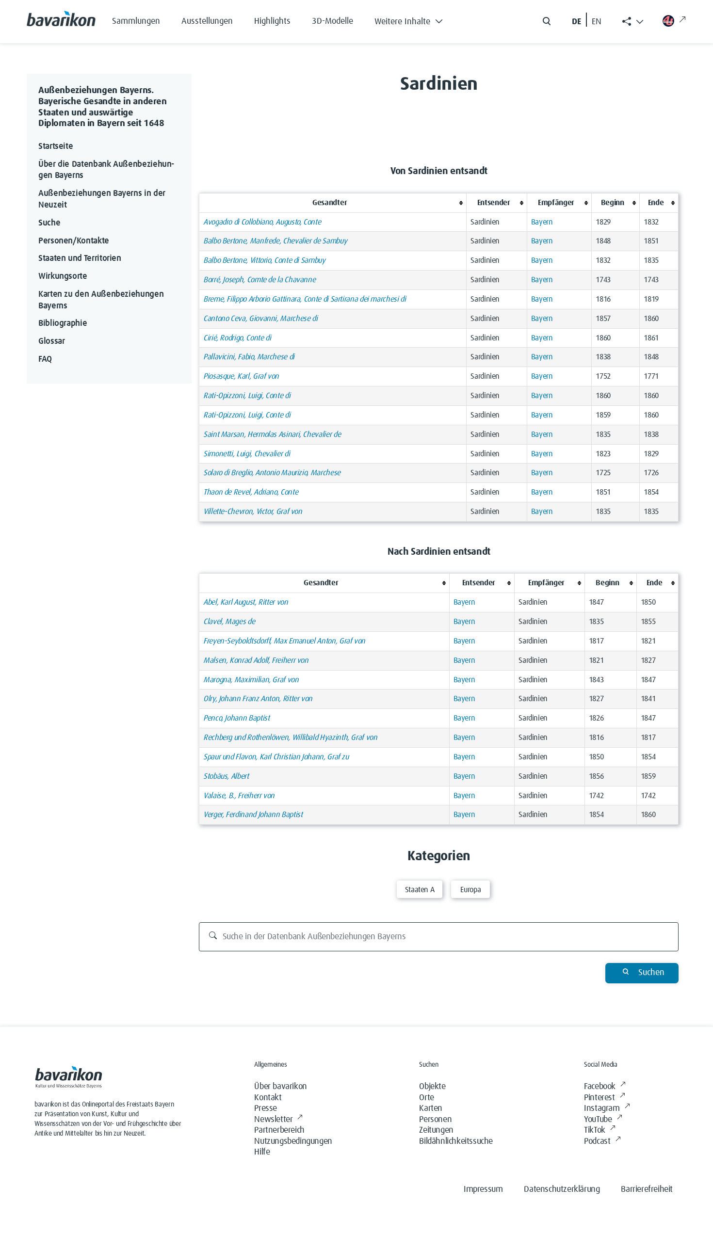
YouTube (598, 1119)
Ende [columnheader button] (656, 203)
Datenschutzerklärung (562, 1189)
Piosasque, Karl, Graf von (241, 376)
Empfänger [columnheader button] (556, 203)
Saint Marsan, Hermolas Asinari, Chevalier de (271, 434)
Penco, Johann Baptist (236, 718)
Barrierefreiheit (647, 1189)
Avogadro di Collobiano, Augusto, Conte (262, 222)
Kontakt (267, 1097)
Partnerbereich (279, 1130)
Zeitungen (436, 1130)
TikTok (594, 1130)
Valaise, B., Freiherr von (239, 796)
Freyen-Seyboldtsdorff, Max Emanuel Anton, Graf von (284, 641)
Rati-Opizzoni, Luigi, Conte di (246, 396)
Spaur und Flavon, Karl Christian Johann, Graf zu (276, 757)
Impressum (483, 1189)
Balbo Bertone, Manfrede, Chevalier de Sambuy (275, 241)
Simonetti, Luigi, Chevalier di (246, 454)
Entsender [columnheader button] (493, 203)
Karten (430, 1108)
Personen (435, 1119)
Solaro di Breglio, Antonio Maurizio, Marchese (271, 473)
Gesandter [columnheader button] (329, 203)
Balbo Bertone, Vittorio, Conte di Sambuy (264, 260)
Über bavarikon (280, 1086)
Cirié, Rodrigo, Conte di (237, 338)
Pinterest (599, 1097)
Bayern (542, 222)
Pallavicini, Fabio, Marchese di (248, 357)
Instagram (601, 1108)
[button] (416, 19)
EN (596, 21)
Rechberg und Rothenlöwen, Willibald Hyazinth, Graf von (290, 737)
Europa (470, 890)
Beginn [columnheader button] (612, 203)
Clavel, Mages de (229, 622)
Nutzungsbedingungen (293, 1141)
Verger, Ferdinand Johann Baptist (252, 814)
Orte (426, 1097)
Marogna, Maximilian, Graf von (251, 680)
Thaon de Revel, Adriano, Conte (250, 492)
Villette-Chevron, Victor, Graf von (252, 511)
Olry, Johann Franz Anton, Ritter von (257, 699)
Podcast (597, 1141)
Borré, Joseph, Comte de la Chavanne (259, 280)
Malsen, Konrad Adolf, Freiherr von (255, 660)
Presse (265, 1108)
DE (576, 21)
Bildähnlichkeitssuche (456, 1141)
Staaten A (420, 890)
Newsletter (273, 1119)
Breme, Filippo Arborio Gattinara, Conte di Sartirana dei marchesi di (304, 299)
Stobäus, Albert (226, 776)
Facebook (600, 1086)
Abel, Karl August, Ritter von (245, 602)
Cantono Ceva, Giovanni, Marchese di (260, 318)
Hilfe (262, 1152)
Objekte (432, 1086)
